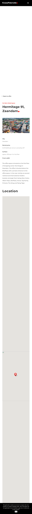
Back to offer (7, 96)
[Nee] (30, 508)
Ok (16, 511)
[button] (16, 374)
